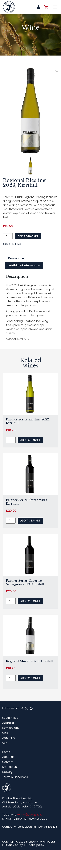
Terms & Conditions (15, 777)
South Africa (10, 718)
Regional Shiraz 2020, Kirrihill (29, 661)
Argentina (8, 738)
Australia (8, 723)
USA (4, 743)
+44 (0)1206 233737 (29, 814)
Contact (7, 762)
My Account (10, 767)
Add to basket (27, 236)
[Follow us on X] (26, 708)
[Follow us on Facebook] (22, 708)
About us (8, 757)
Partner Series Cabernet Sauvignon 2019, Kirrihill (25, 582)
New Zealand (11, 728)
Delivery (7, 772)
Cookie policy (35, 845)
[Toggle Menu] (55, 7)
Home (6, 752)
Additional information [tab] (24, 265)
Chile (5, 733)
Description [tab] (16, 258)
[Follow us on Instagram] (31, 708)
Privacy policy (13, 845)
